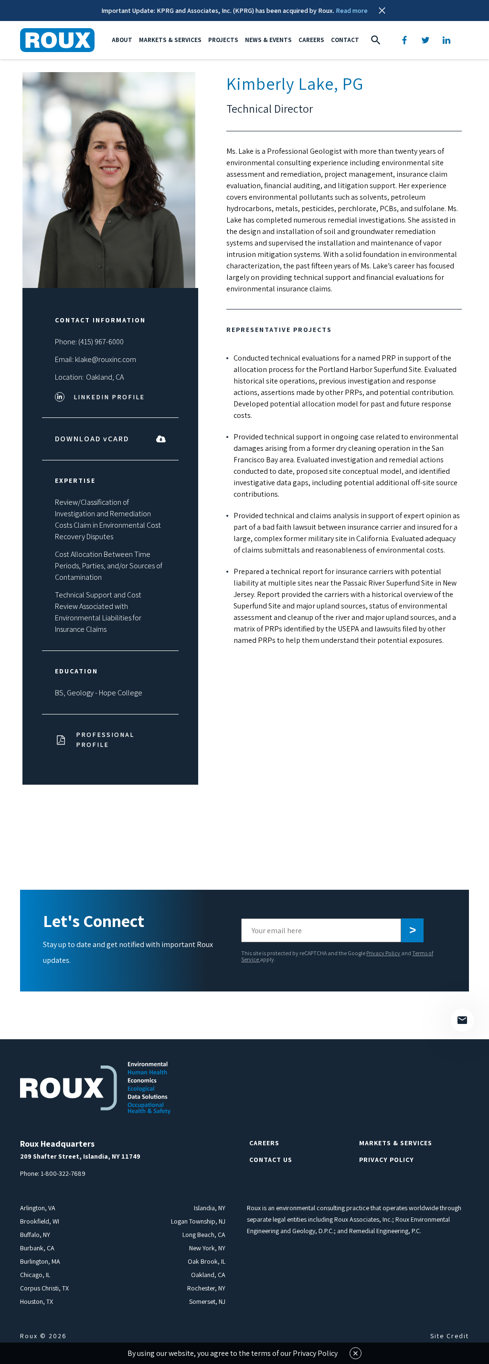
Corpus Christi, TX (44, 1288)
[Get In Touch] (462, 1020)
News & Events (268, 40)
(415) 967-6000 (101, 342)
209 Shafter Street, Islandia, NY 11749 (80, 1156)
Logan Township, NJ (198, 1221)
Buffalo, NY (35, 1234)
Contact (345, 40)
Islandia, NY (209, 1208)
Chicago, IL (35, 1274)
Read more (352, 10)
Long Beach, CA (203, 1234)
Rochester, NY (206, 1288)
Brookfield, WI (39, 1221)
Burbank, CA (37, 1248)
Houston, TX (36, 1301)
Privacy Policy (383, 953)
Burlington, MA (40, 1261)
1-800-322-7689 (63, 1173)
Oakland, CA (105, 377)
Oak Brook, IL (206, 1261)
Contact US (270, 1159)
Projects (223, 40)
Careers (311, 40)
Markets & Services (170, 40)
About (122, 40)
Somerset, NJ (207, 1301)
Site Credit (449, 1336)
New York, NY (207, 1248)
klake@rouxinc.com (105, 359)
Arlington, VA (37, 1208)
